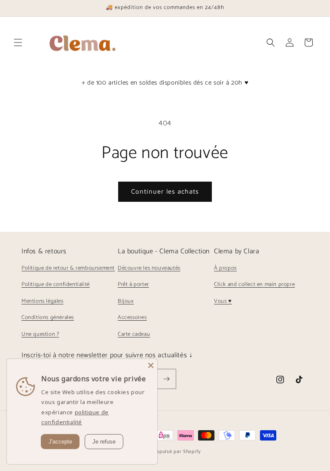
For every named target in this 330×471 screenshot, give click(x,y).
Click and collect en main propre (254, 284)
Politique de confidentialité (55, 284)
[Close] (151, 365)
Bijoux (126, 301)
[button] (18, 42)
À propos (225, 268)
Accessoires (132, 317)
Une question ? (40, 334)
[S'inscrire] (166, 379)
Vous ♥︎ (223, 301)
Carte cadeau (134, 334)
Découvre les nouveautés (149, 268)
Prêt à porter (133, 284)
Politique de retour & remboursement (68, 268)
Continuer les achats (165, 191)
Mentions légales (42, 301)
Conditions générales (47, 317)
